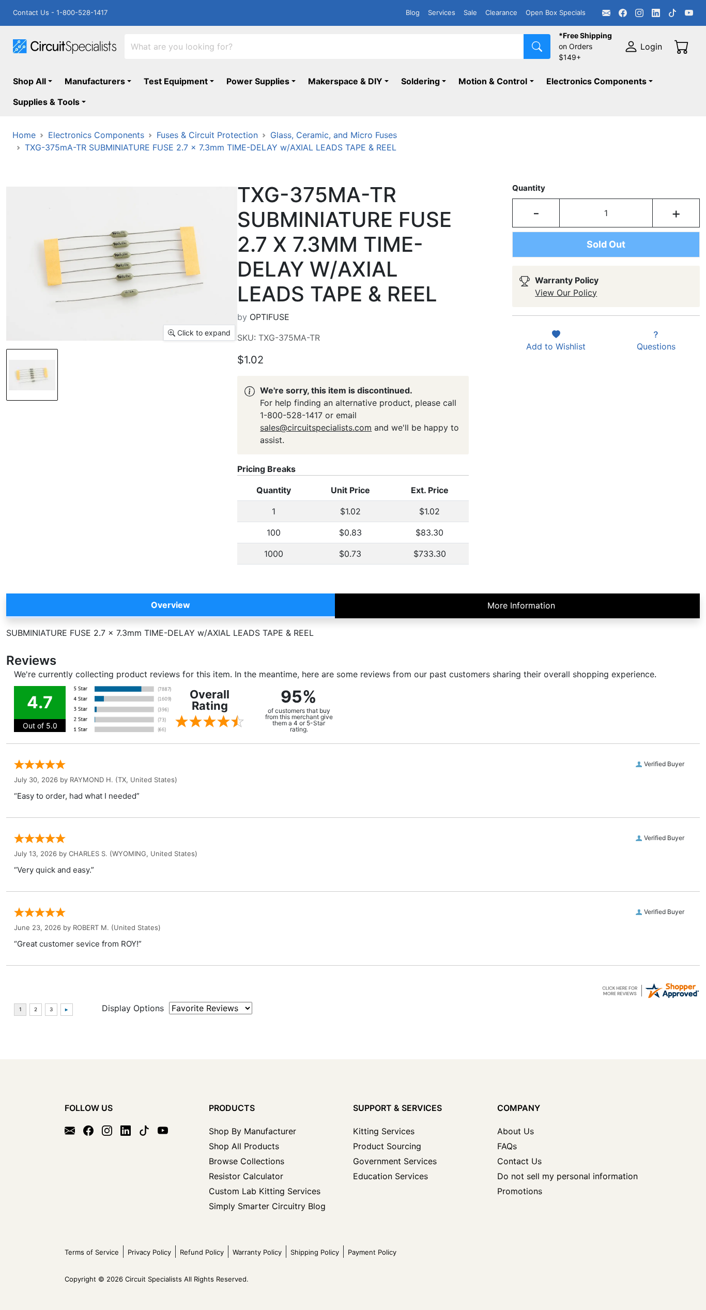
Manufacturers (95, 81)
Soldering (420, 81)
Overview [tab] (170, 605)
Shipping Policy (314, 1252)
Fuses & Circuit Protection (207, 135)
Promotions (519, 1191)
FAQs (507, 1146)
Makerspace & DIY (345, 81)
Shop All (29, 81)
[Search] (537, 46)
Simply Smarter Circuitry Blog (267, 1206)
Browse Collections (246, 1161)
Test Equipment (176, 81)
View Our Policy (566, 292)
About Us (515, 1131)
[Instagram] (639, 13)
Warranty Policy (257, 1252)
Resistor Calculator (246, 1176)
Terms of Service (92, 1252)
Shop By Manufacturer (252, 1131)
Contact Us (519, 1161)
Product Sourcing (387, 1146)
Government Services (395, 1161)
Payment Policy (372, 1252)
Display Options (133, 1008)
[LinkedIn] (656, 13)
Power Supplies (257, 81)
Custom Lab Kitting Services (264, 1191)
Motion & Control (492, 81)
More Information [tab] (521, 605)
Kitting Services (384, 1131)
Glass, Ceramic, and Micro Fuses (333, 135)
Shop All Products (244, 1146)
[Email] (606, 13)
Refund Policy (202, 1252)
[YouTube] (689, 13)
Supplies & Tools (46, 102)
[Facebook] (623, 13)
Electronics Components (596, 81)
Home (24, 135)
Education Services (390, 1176)
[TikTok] (672, 13)
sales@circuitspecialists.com (316, 427)
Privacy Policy (149, 1252)
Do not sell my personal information (567, 1176)
